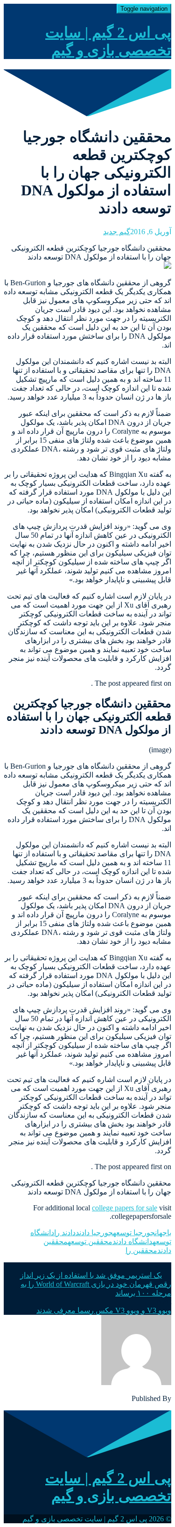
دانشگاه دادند (132, 1241)
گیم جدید (116, 232)
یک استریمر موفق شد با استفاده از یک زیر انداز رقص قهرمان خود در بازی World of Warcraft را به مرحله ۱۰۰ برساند (95, 1284)
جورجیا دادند (94, 1233)
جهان (161, 1233)
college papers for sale (124, 1208)
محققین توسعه (90, 1241)
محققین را (141, 1250)
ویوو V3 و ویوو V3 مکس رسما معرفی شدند (103, 1310)
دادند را (65, 1233)
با (169, 1233)
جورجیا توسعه (134, 1233)
